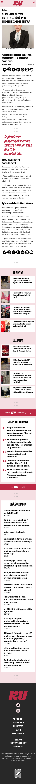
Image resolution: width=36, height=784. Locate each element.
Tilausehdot (18, 746)
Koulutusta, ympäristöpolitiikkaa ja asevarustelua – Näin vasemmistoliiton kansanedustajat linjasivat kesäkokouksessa (18, 563)
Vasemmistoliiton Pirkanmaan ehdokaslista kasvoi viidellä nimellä (22, 295)
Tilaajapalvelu (18, 722)
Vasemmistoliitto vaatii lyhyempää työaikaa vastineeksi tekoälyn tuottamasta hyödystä (23, 324)
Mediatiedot (18, 726)
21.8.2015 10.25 (30, 64)
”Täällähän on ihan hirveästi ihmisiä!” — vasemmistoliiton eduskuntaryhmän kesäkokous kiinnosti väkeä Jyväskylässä (22, 310)
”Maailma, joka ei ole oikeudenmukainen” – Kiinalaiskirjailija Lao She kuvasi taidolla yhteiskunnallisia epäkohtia (17, 663)
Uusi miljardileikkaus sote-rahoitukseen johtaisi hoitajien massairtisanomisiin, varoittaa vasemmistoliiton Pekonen (16, 575)
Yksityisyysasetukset (18, 743)
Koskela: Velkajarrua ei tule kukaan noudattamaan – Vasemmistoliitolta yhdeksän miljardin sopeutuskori (18, 599)
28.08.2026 (7, 516)
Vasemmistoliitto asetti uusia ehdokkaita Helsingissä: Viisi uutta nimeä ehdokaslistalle (20, 454)
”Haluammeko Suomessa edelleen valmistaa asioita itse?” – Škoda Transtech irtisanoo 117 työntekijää (18, 463)
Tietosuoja (18, 739)
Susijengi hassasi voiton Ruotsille (14, 532)
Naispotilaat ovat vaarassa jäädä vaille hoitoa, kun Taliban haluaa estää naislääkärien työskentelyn (23, 390)
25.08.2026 (7, 644)
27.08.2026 (6, 534)
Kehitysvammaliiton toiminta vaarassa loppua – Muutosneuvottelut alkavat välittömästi (16, 650)
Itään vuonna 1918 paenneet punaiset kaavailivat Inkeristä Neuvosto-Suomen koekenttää (22, 348)
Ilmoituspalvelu (18, 733)
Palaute (18, 730)
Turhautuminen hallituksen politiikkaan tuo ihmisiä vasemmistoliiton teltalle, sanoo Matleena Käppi (17, 551)
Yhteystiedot (18, 719)
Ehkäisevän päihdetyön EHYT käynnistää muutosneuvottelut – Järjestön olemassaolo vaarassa (22, 280)
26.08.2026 (7, 568)
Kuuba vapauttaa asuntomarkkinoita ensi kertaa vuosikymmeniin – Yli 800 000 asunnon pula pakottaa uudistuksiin (22, 377)
